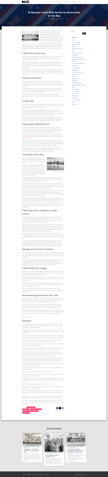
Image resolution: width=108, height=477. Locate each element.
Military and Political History (36, 409)
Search (72, 31)
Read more (26, 460)
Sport (73, 102)
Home (48, 2)
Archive (73, 39)
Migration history (75, 80)
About (51, 2)
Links (84, 2)
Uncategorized (74, 104)
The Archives (74, 2)
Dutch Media (74, 65)
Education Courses (75, 74)
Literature (74, 76)
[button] (61, 2)
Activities (34, 474)
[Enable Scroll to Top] (105, 474)
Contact (80, 2)
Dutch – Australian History (77, 53)
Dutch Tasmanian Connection (77, 72)
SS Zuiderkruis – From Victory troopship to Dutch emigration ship (31, 450)
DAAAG (73, 50)
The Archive (40, 474)
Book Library (74, 46)
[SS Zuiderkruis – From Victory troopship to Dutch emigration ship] (32, 439)
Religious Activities (75, 97)
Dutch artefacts (75, 55)
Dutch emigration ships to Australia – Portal (52, 456)
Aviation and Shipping (31, 407)
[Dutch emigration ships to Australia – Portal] (54, 442)
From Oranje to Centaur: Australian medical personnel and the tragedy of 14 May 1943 (76, 450)
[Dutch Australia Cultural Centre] (25, 2)
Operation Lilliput (26, 138)
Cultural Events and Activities (77, 48)
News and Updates (67, 2)
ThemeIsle (84, 474)
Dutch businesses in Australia (77, 57)
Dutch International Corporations (78, 63)
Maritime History (26, 409)
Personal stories (75, 93)
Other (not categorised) (76, 91)
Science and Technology (76, 100)
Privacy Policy (46, 474)
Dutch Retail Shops (75, 70)
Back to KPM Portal (26, 317)
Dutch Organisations (76, 67)
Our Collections (58, 2)
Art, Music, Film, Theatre (76, 42)
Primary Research (75, 95)
